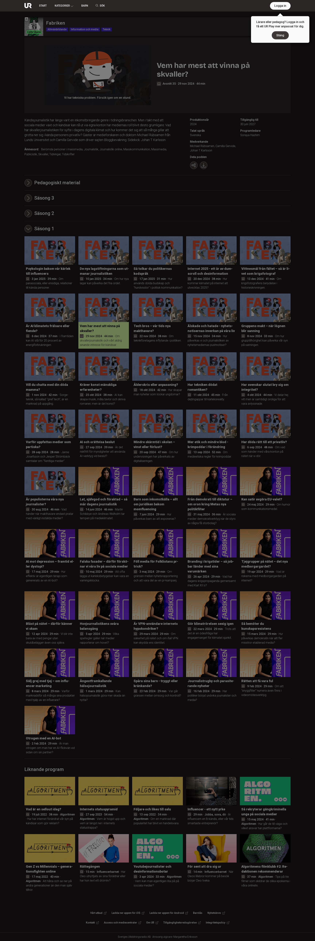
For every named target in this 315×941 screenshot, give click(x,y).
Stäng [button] (280, 35)
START (43, 5)
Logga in (280, 5)
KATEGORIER (62, 5)
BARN (84, 5)
